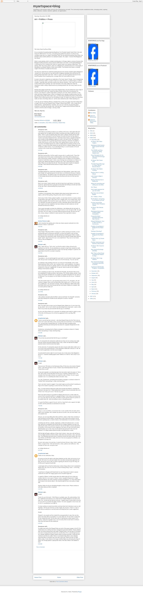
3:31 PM (40, 489)
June (92, 282)
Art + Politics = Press (96, 196)
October (93, 273)
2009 (91, 135)
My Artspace (90, 68)
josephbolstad (41, 318)
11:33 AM (40, 315)
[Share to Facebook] (59, 120)
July (92, 280)
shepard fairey (61, 122)
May (92, 284)
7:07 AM (40, 178)
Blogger (80, 591)
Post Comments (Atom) (62, 581)
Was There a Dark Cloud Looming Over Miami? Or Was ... (97, 254)
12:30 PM (40, 218)
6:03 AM (40, 166)
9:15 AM (40, 300)
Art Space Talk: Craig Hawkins (96, 258)
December (94, 139)
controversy (55, 122)
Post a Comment (40, 547)
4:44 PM (40, 226)
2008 (91, 137)
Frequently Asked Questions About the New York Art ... (97, 217)
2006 (91, 298)
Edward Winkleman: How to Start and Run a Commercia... (97, 223)
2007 (91, 296)
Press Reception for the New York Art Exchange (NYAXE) (98, 157)
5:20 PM (40, 253)
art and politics (41, 122)
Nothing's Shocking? (96, 231)
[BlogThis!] (55, 120)
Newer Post (37, 577)
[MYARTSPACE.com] (93, 59)
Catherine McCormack (93, 116)
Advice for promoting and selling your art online (97, 184)
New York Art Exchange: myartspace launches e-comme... (97, 263)
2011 (91, 131)
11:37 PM (40, 291)
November (94, 271)
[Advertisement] (58, 562)
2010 (91, 133)
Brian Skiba (93, 112)
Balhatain (40, 244)
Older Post (80, 577)
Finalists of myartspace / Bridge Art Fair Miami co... (97, 228)
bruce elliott (48, 122)
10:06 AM (40, 188)
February (94, 291)
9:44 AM (40, 544)
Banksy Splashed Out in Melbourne (97, 180)
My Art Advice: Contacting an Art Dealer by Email (97, 199)
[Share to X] (57, 120)
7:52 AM (40, 405)
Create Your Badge (92, 86)
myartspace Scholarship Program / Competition (97, 267)
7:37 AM (40, 358)
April (92, 286)
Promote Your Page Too (93, 60)
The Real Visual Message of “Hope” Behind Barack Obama (98, 165)
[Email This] (54, 120)
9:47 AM (40, 450)
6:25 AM (40, 523)
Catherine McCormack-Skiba (93, 121)
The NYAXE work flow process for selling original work (96, 151)
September (94, 275)
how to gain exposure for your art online (97, 190)
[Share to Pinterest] (60, 120)
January (93, 293)
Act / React (94, 187)
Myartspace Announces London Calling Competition (97, 213)
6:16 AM (40, 332)
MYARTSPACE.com (92, 43)
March (93, 289)
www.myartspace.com (39, 116)
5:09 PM (40, 241)
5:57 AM (40, 150)
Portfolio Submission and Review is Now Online (97, 242)
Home (59, 577)
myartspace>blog (46, 6)
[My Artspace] (93, 84)
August (93, 277)
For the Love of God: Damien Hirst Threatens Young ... (98, 204)
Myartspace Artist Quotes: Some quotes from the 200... (98, 147)
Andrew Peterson (42, 221)
